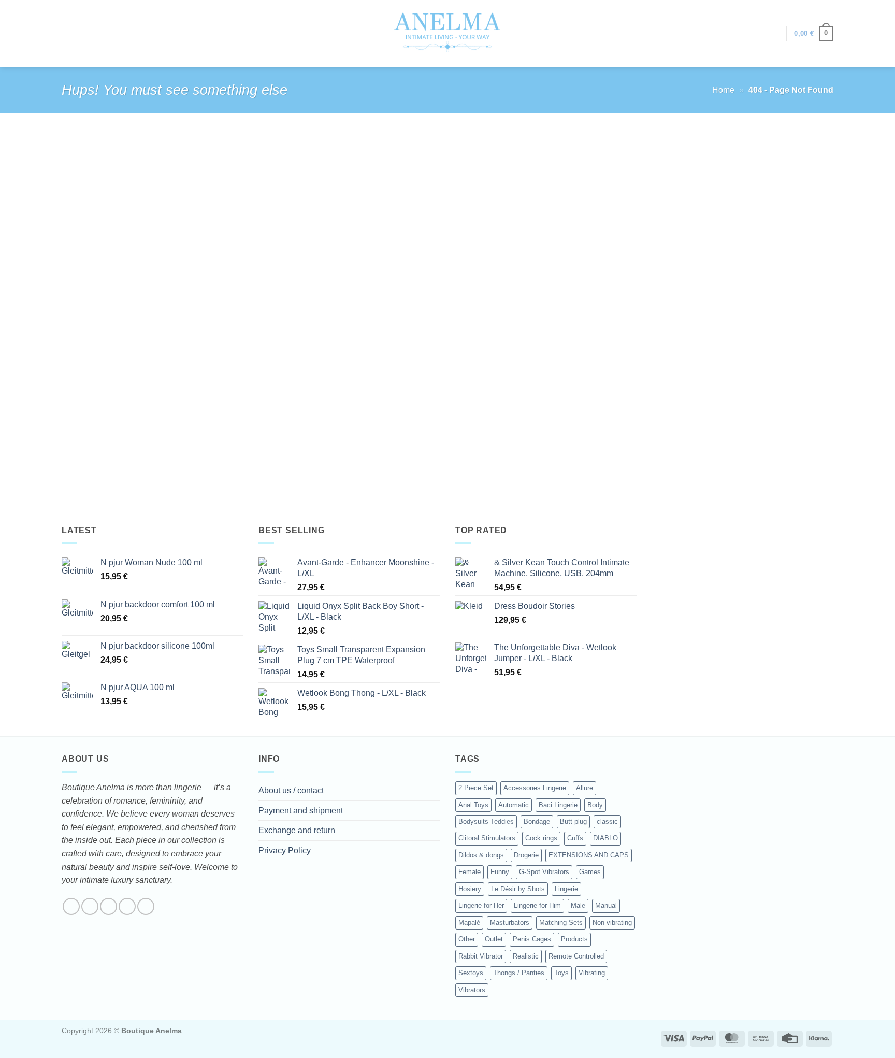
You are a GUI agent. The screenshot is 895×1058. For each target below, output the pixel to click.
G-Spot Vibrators (544, 872)
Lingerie (566, 889)
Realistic (526, 956)
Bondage (537, 821)
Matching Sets (561, 922)
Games (590, 872)
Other (466, 939)
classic (607, 821)
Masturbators (509, 922)
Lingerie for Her (481, 905)
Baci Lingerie (558, 805)
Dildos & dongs (481, 855)
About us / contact (291, 790)
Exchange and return (296, 830)
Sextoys (470, 973)
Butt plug (573, 821)
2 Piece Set (476, 788)
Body (595, 805)
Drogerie (526, 855)
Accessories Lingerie (534, 788)
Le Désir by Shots (518, 889)
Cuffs (575, 838)
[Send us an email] (127, 906)
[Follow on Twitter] (108, 906)
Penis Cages (532, 939)
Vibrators (471, 990)
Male (578, 905)
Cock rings (541, 838)
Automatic (513, 805)
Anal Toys (473, 805)
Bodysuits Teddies (486, 821)
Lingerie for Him (537, 905)
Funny (499, 872)
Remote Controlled (576, 956)
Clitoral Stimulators (486, 838)
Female (469, 872)
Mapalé (469, 922)
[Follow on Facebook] (71, 906)
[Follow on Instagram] (89, 906)
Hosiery (469, 889)
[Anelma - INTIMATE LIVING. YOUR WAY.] (447, 33)
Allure (584, 788)
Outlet (494, 939)
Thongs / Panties (518, 973)
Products (574, 939)
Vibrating (592, 973)
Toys (561, 973)
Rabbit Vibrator (480, 956)
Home (723, 89)
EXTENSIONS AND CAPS (588, 855)
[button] (773, 33)
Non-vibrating (612, 922)
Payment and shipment (300, 810)
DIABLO (605, 838)
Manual (606, 905)
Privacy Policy (284, 850)
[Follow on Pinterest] (145, 906)
